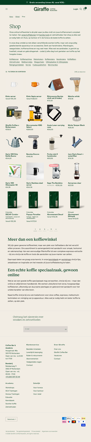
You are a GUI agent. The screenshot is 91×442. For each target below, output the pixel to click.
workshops (66, 259)
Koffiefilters (71, 59)
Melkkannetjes (27, 62)
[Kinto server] (14, 84)
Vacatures (58, 355)
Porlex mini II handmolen (52, 155)
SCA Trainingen (11, 391)
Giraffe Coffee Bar (61, 352)
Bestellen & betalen (33, 349)
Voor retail (37, 394)
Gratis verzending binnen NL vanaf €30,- (47, 2)
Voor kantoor (38, 391)
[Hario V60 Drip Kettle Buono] (14, 142)
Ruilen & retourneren (34, 355)
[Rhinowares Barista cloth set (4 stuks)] (56, 84)
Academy (10, 383)
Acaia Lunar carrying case (55, 126)
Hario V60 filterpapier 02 (12, 184)
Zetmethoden (14, 62)
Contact (29, 365)
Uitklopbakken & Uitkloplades (57, 62)
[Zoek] (81, 9)
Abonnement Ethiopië (73, 215)
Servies (28, 65)
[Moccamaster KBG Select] (35, 113)
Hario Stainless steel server (34, 184)
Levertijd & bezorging (34, 352)
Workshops (10, 388)
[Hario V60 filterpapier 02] (14, 171)
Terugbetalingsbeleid (23, 431)
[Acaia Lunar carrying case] (56, 113)
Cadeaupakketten (39, 65)
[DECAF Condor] (14, 200)
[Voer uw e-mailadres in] (65, 329)
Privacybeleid (36, 431)
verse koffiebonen (28, 35)
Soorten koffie (11, 404)
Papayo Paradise (33, 214)
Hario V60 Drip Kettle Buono (12, 155)
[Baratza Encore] (35, 142)
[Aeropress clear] (77, 171)
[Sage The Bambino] (56, 171)
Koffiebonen (14, 59)
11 (51, 229)
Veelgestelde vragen (34, 362)
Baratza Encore (32, 154)
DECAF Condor (12, 214)
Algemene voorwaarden (49, 431)
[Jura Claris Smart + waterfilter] (77, 142)
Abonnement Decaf (55, 214)
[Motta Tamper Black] (77, 113)
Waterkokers (38, 59)
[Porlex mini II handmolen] (56, 142)
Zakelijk (36, 383)
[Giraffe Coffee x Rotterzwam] (14, 113)
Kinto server (11, 96)
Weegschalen (39, 62)
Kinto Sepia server (34, 96)
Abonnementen (32, 359)
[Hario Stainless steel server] (35, 171)
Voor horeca (38, 388)
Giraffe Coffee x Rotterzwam (12, 126)
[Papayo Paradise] (35, 200)
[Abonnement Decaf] (56, 200)
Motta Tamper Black (76, 125)
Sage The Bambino (55, 183)
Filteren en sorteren (17, 71)
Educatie (9, 397)
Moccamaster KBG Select (34, 126)
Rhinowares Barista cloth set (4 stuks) (55, 97)
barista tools (44, 35)
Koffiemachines (26, 59)
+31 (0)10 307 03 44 (13, 377)
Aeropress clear (74, 183)
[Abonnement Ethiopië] (77, 200)
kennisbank (53, 259)
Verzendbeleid (10, 431)
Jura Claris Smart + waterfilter (75, 155)
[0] (84, 9)
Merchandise (53, 65)
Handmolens (61, 59)
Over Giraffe (59, 344)
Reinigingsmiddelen (16, 65)
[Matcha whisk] (77, 84)
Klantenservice (32, 344)
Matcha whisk (74, 96)
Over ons (57, 349)
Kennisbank (10, 400)
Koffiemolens (50, 59)
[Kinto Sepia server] (35, 84)
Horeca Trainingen (12, 394)
